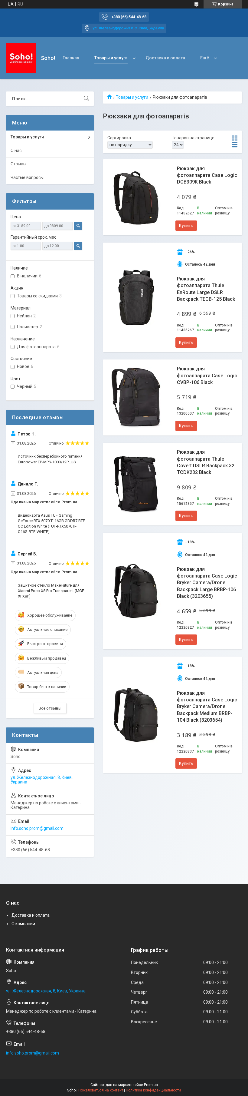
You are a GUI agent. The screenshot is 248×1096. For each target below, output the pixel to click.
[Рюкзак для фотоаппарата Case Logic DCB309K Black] (136, 197)
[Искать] (86, 98)
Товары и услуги (111, 57)
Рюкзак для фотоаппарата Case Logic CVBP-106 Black (207, 375)
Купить (186, 225)
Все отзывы (50, 708)
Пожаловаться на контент (100, 1090)
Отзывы (18, 163)
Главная (71, 57)
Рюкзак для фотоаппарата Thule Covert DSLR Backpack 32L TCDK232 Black (207, 462)
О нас (16, 150)
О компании (23, 923)
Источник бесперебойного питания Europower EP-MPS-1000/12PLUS (50, 459)
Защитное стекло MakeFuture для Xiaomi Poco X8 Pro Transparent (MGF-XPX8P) (51, 590)
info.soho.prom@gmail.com (37, 828)
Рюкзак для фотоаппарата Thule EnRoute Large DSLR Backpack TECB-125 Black (206, 289)
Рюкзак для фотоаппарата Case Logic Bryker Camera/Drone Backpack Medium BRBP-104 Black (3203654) (207, 706)
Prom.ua (151, 1085)
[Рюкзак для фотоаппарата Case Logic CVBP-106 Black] (136, 397)
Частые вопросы (27, 177)
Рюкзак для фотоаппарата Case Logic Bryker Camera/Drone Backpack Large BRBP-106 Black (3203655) (207, 582)
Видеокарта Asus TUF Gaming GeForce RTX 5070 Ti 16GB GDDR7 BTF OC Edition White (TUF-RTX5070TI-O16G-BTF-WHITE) (51, 523)
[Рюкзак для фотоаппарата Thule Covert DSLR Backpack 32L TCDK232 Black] (136, 484)
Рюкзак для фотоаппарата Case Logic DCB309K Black (207, 175)
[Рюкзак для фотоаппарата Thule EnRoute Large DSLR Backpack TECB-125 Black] (136, 297)
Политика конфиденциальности (153, 1090)
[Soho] (21, 58)
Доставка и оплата (165, 57)
